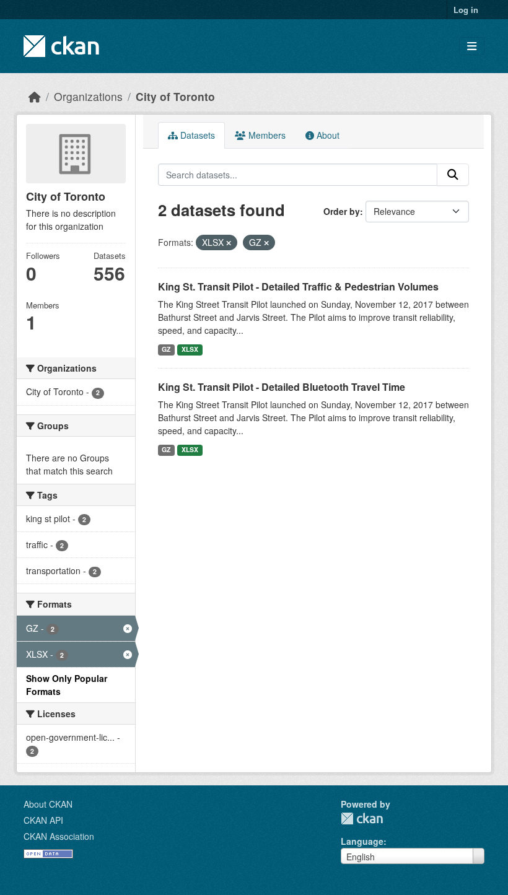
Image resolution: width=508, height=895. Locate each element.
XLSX (190, 349)
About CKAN (48, 804)
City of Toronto (175, 96)
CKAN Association (59, 836)
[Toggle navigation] (471, 46)
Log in (465, 9)
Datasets (196, 135)
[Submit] (453, 175)
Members (266, 135)
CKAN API (43, 820)
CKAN (362, 818)
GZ (166, 349)
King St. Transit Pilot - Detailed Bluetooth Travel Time (281, 387)
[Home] (34, 96)
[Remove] (228, 243)
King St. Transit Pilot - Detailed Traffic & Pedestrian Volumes (298, 286)
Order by (341, 211)
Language (362, 841)
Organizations (88, 96)
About (326, 135)
